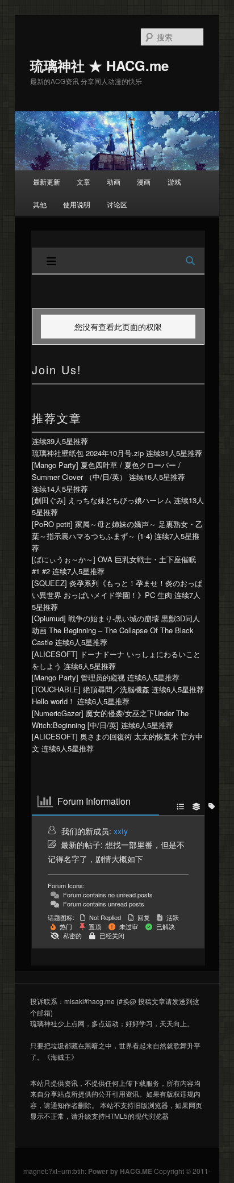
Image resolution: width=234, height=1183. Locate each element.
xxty (121, 831)
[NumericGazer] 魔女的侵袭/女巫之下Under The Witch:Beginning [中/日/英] (110, 719)
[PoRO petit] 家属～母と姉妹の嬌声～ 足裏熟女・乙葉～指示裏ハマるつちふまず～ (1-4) (117, 530)
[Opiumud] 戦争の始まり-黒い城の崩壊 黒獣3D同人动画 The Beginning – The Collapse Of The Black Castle (116, 630)
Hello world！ (53, 701)
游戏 (174, 181)
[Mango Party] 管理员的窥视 (78, 677)
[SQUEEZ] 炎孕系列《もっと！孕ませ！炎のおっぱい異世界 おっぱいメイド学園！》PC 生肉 (117, 589)
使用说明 (76, 204)
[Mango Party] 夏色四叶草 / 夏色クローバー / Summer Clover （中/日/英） (106, 470)
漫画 (144, 181)
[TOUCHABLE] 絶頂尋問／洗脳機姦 (90, 689)
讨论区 (117, 204)
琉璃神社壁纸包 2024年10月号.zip (88, 453)
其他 (40, 204)
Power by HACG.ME (121, 1171)
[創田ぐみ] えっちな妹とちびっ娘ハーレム (102, 500)
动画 (113, 181)
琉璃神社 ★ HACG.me (99, 65)
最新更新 (46, 181)
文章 (83, 181)
